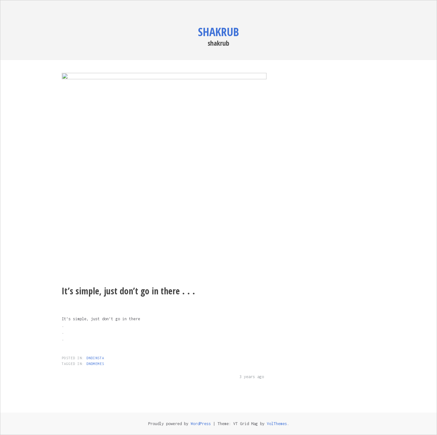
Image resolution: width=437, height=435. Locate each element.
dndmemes (95, 364)
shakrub (218, 32)
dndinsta (95, 358)
